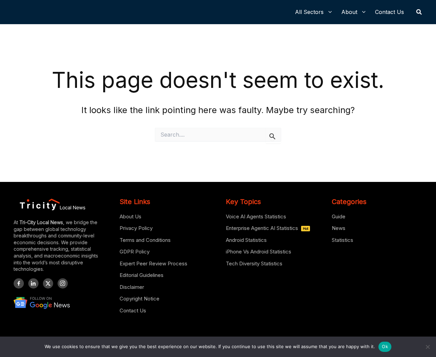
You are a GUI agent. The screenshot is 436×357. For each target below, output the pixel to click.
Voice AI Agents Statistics (256, 216)
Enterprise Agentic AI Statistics (267, 228)
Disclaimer (132, 287)
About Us (130, 216)
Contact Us (133, 310)
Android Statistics (246, 240)
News (338, 228)
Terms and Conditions (145, 240)
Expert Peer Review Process (153, 263)
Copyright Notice (139, 298)
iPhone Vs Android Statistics (258, 251)
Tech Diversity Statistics (254, 263)
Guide (338, 216)
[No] (427, 346)
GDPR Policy (135, 251)
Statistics (342, 240)
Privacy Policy (136, 228)
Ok (385, 346)
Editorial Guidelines (142, 275)
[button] (419, 12)
